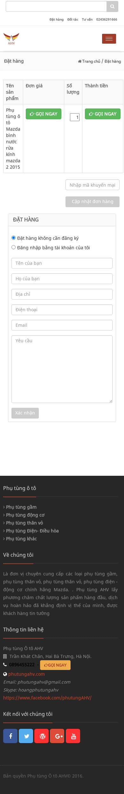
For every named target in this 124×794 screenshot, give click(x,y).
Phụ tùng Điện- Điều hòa (32, 531)
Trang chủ (90, 61)
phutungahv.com (26, 674)
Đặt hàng (57, 19)
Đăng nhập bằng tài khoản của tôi (53, 248)
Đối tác (72, 19)
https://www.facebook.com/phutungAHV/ (47, 698)
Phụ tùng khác (21, 539)
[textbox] (56, 6)
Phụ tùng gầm (21, 507)
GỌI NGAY (45, 114)
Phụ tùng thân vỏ (24, 523)
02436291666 (106, 19)
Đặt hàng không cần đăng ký (48, 238)
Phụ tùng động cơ (25, 515)
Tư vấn (87, 19)
